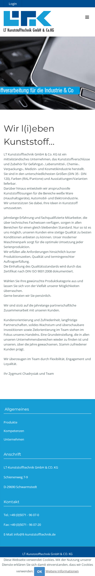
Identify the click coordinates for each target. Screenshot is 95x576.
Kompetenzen (14, 431)
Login (13, 3)
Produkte (10, 422)
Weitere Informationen (62, 571)
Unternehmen (14, 439)
